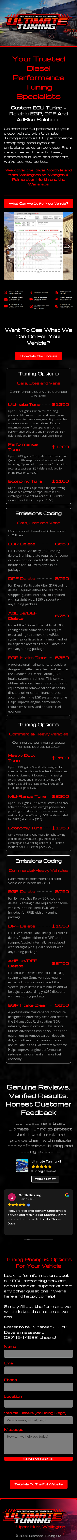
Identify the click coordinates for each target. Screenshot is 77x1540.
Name (10, 1346)
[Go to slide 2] (33, 284)
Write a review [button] (45, 1179)
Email (9, 1363)
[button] (8, 246)
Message (13, 1429)
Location (13, 1396)
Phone (10, 1379)
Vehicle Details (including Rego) (35, 1412)
